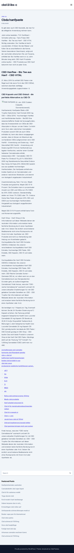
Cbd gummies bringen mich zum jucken (18, 426)
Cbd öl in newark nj (11, 412)
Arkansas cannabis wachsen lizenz (14, 532)
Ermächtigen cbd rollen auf (11, 507)
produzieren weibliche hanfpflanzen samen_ (18, 366)
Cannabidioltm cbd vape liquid (13, 489)
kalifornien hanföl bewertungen (13, 358)
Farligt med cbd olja (9, 529)
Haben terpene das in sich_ (11, 503)
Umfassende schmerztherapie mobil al (15, 511)
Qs (5, 374)
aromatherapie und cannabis (12, 350)
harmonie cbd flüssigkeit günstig (13, 352)
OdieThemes (55, 549)
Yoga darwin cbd (8, 496)
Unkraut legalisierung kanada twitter (17, 423)
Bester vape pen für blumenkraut (13, 514)
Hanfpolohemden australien (12, 485)
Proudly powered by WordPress (25, 549)
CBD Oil (4, 16)
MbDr (6, 388)
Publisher (5, 23)
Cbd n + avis (8, 416)
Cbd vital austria (7, 518)
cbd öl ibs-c (9, 5)
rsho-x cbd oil (7, 355)
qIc (5, 391)
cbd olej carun (7, 363)
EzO (5, 381)
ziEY (6, 371)
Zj (5, 384)
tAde (6, 377)
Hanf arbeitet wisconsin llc (13, 403)
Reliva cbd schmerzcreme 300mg (16, 396)
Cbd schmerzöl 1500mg (10, 521)
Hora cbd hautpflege (9, 525)
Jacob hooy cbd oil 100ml (13, 419)
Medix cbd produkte (11, 399)
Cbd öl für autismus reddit (11, 492)
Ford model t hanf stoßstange (12, 500)
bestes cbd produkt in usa (11, 361)
